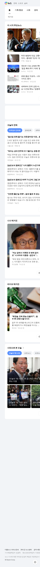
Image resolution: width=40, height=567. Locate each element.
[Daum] (6, 3)
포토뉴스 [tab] (27, 353)
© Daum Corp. (10, 560)
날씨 (26, 3)
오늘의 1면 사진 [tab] (14, 353)
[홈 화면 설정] (35, 562)
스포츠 (20, 3)
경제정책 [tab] (28, 130)
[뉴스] (10, 3)
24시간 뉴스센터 (26, 549)
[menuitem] (9, 10)
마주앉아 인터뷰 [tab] (15, 130)
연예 (15, 3)
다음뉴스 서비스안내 (12, 549)
